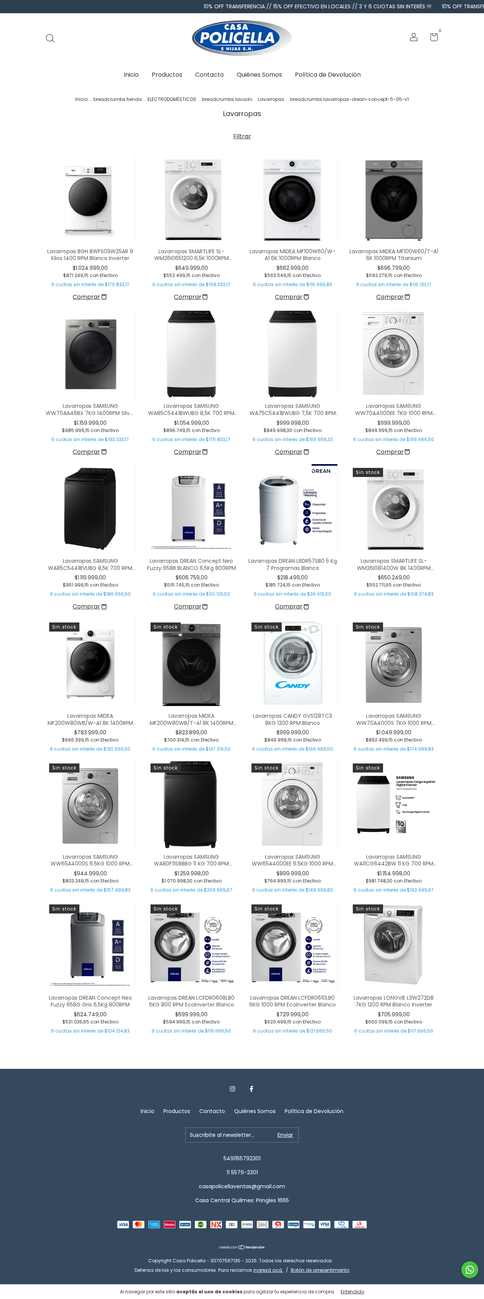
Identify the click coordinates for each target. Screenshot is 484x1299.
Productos (167, 74)
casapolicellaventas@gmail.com (242, 1186)
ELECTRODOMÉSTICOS (171, 99)
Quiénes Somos (259, 74)
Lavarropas (271, 99)
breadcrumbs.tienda (117, 99)
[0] (431, 38)
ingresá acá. (268, 1270)
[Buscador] (52, 38)
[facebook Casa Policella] (251, 1089)
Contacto (209, 74)
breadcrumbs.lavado (227, 99)
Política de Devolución (328, 74)
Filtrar (242, 136)
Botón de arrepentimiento (320, 1270)
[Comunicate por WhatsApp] (469, 1269)
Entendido (352, 1291)
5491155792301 (242, 1158)
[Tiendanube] (242, 1247)
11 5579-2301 (242, 1172)
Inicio (131, 74)
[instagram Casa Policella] (233, 1089)
